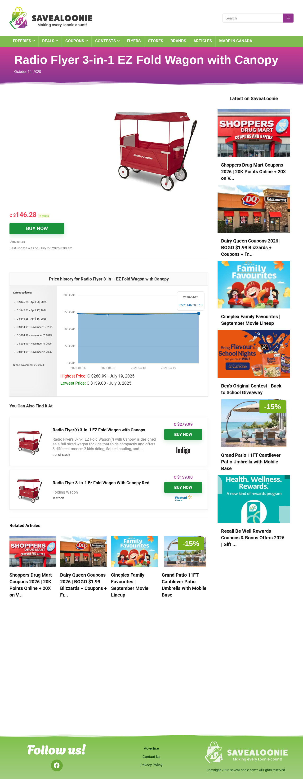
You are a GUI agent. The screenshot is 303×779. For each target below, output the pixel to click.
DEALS (48, 40)
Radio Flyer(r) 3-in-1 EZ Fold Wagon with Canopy (99, 429)
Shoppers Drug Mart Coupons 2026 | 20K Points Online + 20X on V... (253, 171)
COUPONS (74, 40)
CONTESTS (105, 40)
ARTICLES (202, 40)
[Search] (288, 18)
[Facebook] (57, 765)
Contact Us (151, 757)
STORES (155, 40)
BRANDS (178, 40)
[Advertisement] (59, 130)
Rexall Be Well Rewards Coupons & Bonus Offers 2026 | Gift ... (252, 537)
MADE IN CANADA (235, 40)
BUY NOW (37, 228)
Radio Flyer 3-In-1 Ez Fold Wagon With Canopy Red (101, 482)
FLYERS (134, 40)
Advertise (151, 748)
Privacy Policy (151, 765)
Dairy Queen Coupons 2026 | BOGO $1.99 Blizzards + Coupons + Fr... (251, 247)
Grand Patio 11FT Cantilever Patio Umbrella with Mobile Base (251, 461)
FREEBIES (22, 40)
